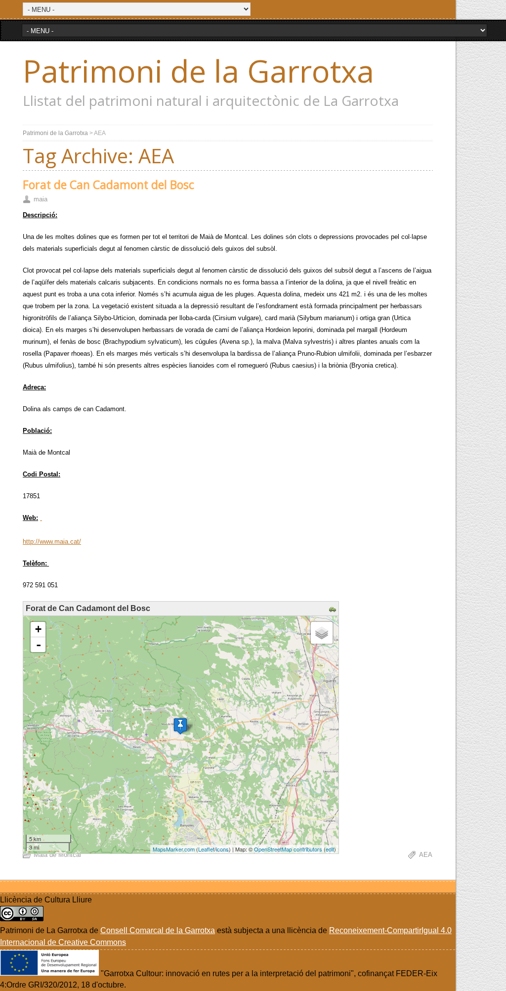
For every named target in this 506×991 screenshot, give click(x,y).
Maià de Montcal (57, 854)
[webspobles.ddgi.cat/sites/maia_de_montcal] (41, 517)
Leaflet (206, 849)
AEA (425, 854)
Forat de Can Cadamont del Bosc (108, 184)
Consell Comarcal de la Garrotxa (157, 930)
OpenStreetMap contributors (288, 849)
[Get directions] (333, 610)
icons (222, 849)
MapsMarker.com (174, 849)
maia (40, 199)
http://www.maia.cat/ (52, 541)
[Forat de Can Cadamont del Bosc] (180, 726)
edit (330, 849)
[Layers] (322, 633)
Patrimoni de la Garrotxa (198, 71)
